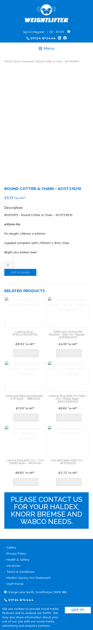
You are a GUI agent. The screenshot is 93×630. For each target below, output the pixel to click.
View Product (26, 353)
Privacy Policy (16, 553)
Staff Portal (14, 584)
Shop (17, 61)
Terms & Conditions (20, 571)
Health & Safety (17, 559)
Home (8, 61)
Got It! (77, 610)
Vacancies (13, 565)
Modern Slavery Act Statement (28, 577)
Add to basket (20, 272)
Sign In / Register (34, 32)
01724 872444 (43, 38)
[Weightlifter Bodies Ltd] (46, 13)
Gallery (11, 547)
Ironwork (28, 61)
